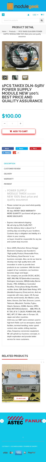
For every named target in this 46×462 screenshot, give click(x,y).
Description (9, 164)
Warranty (9, 179)
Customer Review (12, 169)
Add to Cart (20, 131)
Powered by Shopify (30, 446)
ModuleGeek (18, 446)
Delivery (8, 174)
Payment (8, 184)
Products (12, 31)
